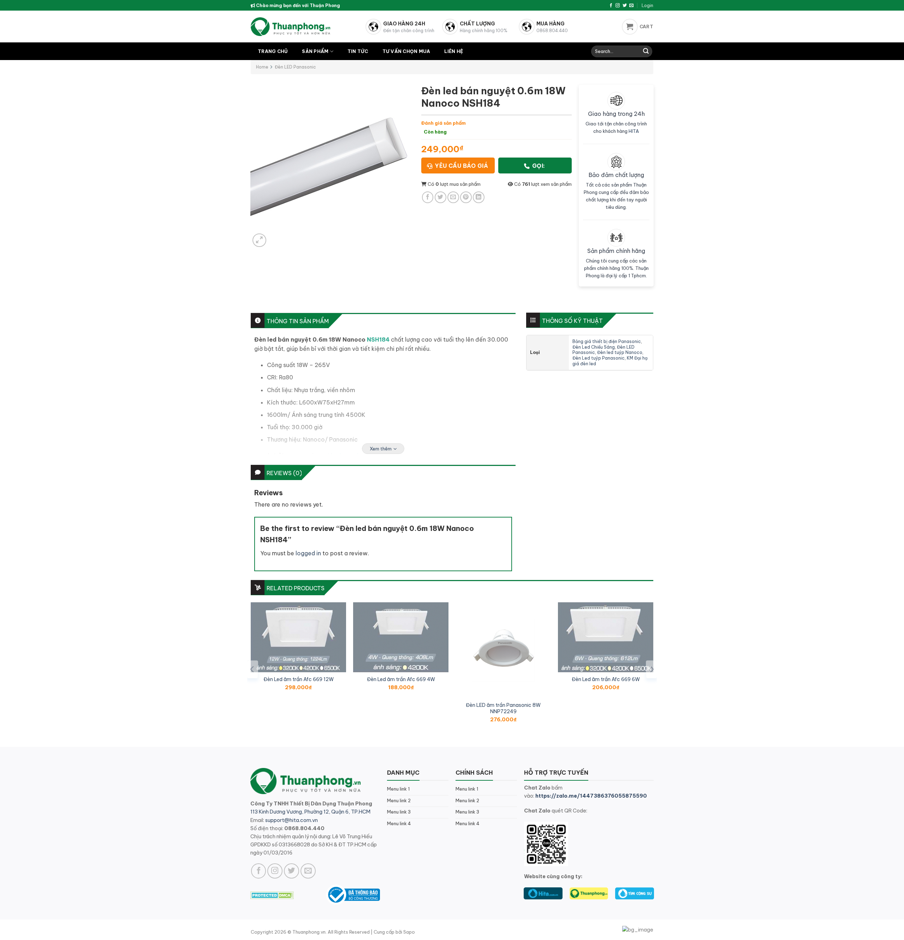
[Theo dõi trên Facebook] (611, 5)
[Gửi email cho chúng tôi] (631, 5)
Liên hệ (453, 51)
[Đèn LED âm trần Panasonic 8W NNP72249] (503, 650)
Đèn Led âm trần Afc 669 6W (606, 679)
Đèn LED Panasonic (295, 67)
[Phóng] (259, 240)
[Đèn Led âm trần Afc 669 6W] (605, 637)
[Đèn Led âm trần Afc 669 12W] (298, 637)
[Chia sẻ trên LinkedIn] (478, 197)
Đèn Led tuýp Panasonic (598, 358)
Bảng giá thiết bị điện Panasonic (606, 341)
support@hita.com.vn (291, 820)
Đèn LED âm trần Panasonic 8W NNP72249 (503, 708)
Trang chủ (273, 51)
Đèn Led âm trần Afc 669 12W (298, 679)
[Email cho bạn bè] (453, 197)
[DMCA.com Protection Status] (272, 894)
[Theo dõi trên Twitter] (625, 5)
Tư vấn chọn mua (406, 51)
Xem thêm (381, 448)
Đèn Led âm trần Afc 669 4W (401, 679)
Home (262, 67)
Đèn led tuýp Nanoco (619, 352)
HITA (634, 131)
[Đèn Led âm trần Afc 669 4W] (400, 637)
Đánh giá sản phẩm (443, 123)
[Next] (651, 669)
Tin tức (357, 51)
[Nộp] (646, 52)
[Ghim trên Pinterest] (466, 197)
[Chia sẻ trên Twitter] (440, 197)
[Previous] (252, 669)
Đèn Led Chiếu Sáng (593, 347)
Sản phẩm (315, 51)
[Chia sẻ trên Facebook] (428, 197)
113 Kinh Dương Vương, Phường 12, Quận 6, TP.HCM (310, 812)
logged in (308, 553)
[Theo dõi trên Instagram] (617, 5)
